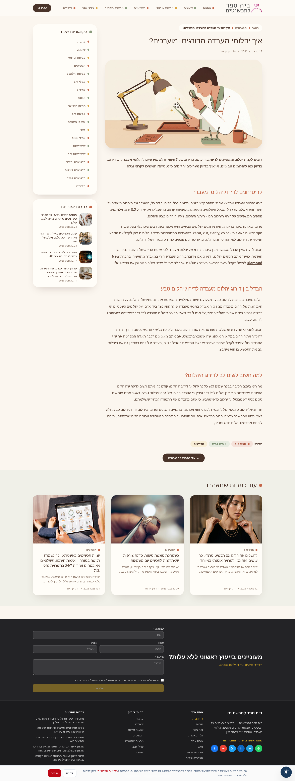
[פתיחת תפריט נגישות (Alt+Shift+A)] (286, 772)
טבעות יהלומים (114, 8)
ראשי (255, 28)
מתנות (207, 8)
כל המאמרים (195, 735)
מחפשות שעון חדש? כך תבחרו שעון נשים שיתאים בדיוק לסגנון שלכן (60, 720)
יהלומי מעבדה (76, 122)
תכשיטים (139, 8)
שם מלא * (158, 628)
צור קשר (198, 730)
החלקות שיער (76, 106)
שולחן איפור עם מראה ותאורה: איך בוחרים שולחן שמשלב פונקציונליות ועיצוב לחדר (58, 748)
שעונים (188, 8)
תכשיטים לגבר (76, 178)
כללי (82, 130)
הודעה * (159, 657)
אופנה (81, 98)
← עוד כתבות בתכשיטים (183, 458)
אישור (54, 773)
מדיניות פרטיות (193, 752)
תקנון (200, 746)
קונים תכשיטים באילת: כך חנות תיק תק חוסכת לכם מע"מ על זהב (60, 729)
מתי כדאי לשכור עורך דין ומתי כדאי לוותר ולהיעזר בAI (59, 739)
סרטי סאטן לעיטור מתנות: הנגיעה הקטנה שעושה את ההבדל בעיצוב (59, 758)
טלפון (161, 642)
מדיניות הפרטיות (108, 771)
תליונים (80, 186)
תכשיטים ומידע (75, 162)
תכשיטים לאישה (75, 170)
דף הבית (197, 718)
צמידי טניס (78, 138)
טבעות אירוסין (165, 8)
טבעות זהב (78, 114)
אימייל (94, 642)
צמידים (67, 8)
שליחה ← (98, 688)
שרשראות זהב (76, 154)
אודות (199, 724)
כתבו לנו (42, 8)
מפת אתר (197, 741)
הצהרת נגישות (194, 758)
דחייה (69, 773)
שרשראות (79, 146)
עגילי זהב (88, 8)
